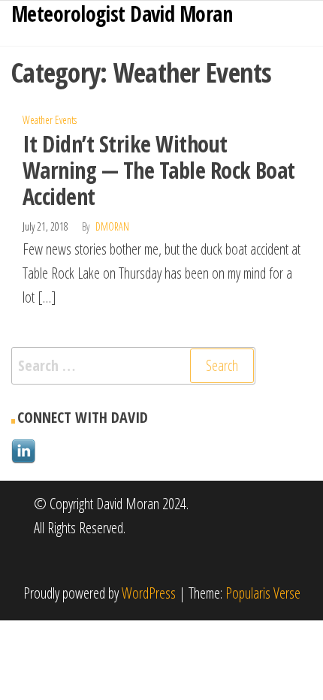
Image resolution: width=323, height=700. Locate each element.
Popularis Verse (262, 593)
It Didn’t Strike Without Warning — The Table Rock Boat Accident (159, 170)
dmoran (112, 226)
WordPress (149, 593)
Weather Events (50, 120)
